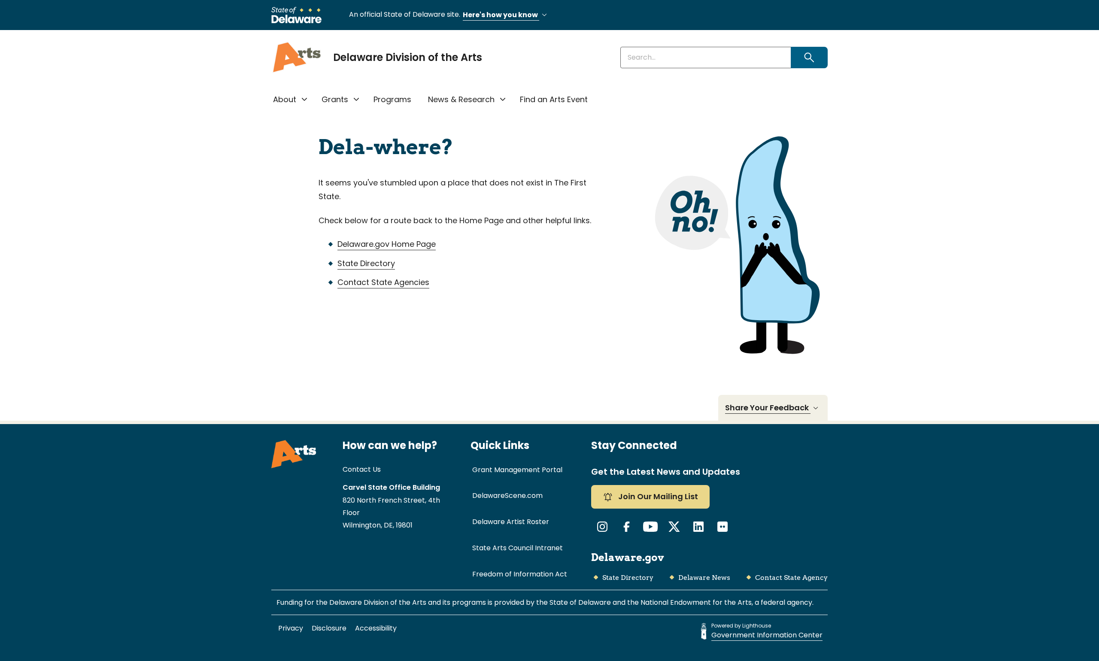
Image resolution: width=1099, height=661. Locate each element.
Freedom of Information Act (519, 574)
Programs (392, 99)
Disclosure (329, 628)
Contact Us (362, 469)
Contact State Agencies (383, 282)
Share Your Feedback (768, 407)
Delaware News (704, 577)
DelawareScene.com (507, 495)
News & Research (461, 99)
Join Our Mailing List (657, 496)
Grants (335, 99)
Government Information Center (767, 635)
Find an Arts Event (554, 99)
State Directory (366, 263)
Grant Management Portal (517, 470)
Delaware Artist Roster (510, 522)
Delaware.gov (627, 557)
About (284, 99)
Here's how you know (501, 15)
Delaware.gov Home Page (386, 244)
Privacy (290, 628)
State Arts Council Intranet (517, 548)
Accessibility (376, 628)
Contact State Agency (791, 577)
